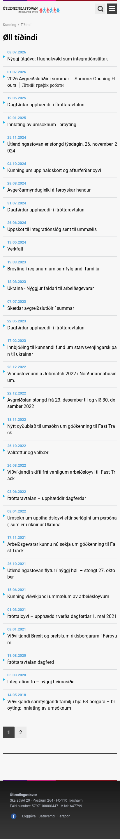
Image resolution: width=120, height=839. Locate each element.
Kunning (9, 25)
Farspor (63, 816)
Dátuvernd (46, 816)
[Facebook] (13, 816)
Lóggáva (29, 816)
